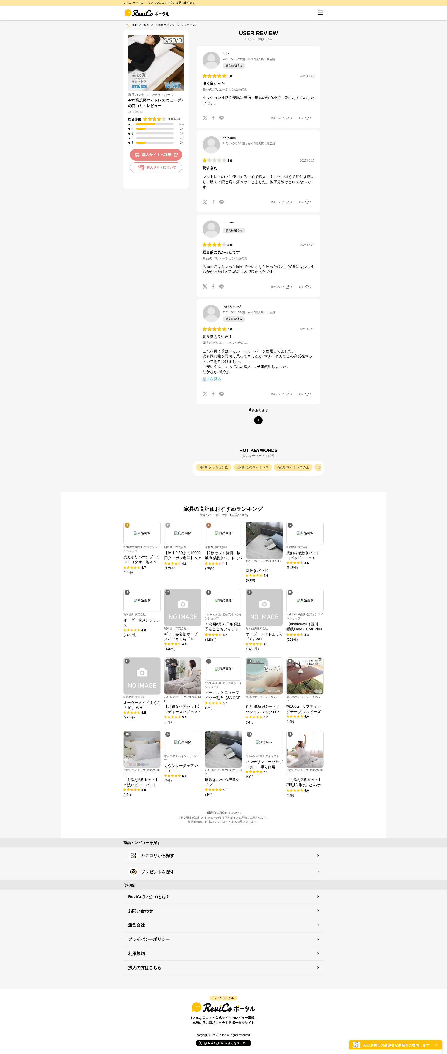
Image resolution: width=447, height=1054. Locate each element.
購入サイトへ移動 (157, 155)
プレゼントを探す (157, 872)
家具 (146, 25)
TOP (134, 25)
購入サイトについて (161, 167)
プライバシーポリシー (149, 939)
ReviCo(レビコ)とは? (148, 896)
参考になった (281, 118)
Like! (305, 118)
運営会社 (136, 925)
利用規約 (136, 953)
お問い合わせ (140, 911)
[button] (395, 1045)
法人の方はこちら (145, 967)
